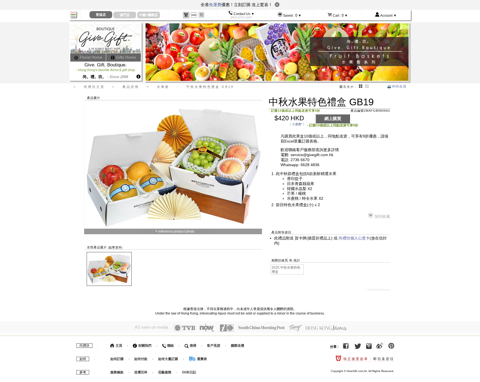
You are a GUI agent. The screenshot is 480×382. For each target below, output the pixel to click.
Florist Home (90, 57)
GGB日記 (189, 372)
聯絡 (170, 345)
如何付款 (141, 359)
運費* (298, 124)
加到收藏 (382, 216)
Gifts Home (125, 57)
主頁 (118, 345)
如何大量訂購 (168, 359)
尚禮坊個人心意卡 (354, 238)
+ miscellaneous (377, 289)
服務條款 (117, 372)
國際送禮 (237, 345)
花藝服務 (164, 372)
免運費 (215, 4)
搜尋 (192, 345)
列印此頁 (399, 86)
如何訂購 (117, 359)
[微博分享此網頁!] (379, 346)
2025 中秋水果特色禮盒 (286, 269)
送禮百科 (141, 372)
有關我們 (144, 345)
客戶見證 (213, 345)
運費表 (201, 359)
